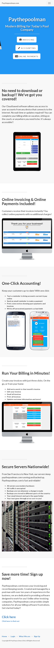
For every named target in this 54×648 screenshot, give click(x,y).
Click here (9, 617)
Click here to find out (10, 621)
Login (13, 636)
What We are (24, 636)
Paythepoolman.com (10, 3)
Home (4, 636)
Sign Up (37, 636)
